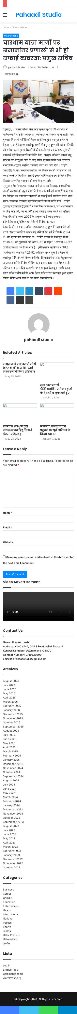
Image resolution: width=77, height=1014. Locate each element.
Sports (7, 926)
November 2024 (13, 768)
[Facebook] (10, 291)
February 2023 (12, 850)
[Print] (29, 300)
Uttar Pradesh (11, 935)
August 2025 (11, 730)
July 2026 (9, 685)
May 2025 (9, 743)
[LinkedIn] (29, 291)
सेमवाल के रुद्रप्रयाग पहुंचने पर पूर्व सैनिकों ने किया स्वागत (55, 430)
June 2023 (9, 834)
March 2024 (10, 797)
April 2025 (9, 747)
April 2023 (9, 842)
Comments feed (13, 973)
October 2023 (11, 817)
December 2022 (13, 859)
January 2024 (11, 805)
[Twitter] (20, 291)
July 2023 (9, 830)
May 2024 (9, 792)
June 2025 (9, 739)
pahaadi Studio (16, 67)
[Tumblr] (39, 291)
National (8, 918)
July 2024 (9, 784)
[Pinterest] (48, 291)
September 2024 (13, 776)
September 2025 (13, 726)
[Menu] (5, 16)
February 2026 (12, 705)
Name (7, 512)
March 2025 (10, 751)
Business (8, 889)
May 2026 (9, 693)
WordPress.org (12, 977)
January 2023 (11, 855)
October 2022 (11, 867)
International (10, 914)
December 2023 (13, 809)
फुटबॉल (6, 943)
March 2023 (10, 846)
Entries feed (10, 969)
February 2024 (12, 801)
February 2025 (12, 755)
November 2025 (13, 718)
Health (7, 910)
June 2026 (9, 689)
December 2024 (13, 763)
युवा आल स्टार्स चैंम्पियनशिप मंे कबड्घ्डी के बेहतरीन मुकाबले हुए (56, 389)
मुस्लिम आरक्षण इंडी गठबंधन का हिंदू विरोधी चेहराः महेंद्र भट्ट (17, 430)
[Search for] (72, 16)
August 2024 (11, 780)
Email (7, 527)
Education (9, 902)
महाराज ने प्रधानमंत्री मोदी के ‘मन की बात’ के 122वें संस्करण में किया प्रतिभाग (19, 368)
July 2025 (9, 734)
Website (8, 542)
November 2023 (13, 813)
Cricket (7, 897)
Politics (7, 922)
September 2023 (13, 821)
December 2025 (13, 714)
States (7, 931)
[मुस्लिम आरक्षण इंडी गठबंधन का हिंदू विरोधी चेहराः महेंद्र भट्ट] (20, 413)
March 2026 (10, 701)
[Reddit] (58, 291)
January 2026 (11, 710)
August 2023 (11, 826)
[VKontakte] (10, 300)
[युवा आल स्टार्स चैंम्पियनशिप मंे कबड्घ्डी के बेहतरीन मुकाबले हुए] (57, 371)
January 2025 (11, 759)
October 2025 (11, 722)
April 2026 (9, 697)
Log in (6, 965)
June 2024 (9, 788)
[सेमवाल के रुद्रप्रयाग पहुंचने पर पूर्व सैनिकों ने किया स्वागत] (57, 413)
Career (7, 893)
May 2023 (9, 838)
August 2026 (11, 681)
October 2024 (11, 772)
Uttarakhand (20, 27)
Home (7, 27)
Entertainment (12, 906)
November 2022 (13, 863)
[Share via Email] (20, 300)
